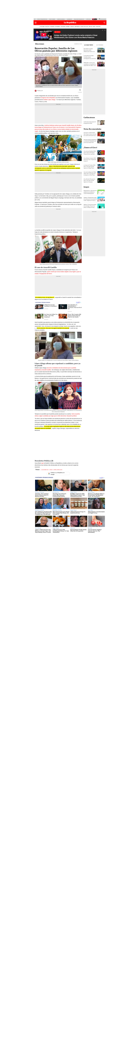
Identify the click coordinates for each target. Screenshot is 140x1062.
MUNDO (68, 26)
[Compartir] (79, 89)
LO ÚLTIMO (42, 26)
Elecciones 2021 (45, 469)
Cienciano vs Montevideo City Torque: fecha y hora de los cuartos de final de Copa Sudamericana (90, 135)
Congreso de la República (48, 97)
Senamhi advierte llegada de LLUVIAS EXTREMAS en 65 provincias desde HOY (90, 141)
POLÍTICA (47, 26)
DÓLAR (90, 26)
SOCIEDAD (63, 26)
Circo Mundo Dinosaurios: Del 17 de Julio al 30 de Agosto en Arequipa (89, 180)
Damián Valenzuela (61, 19)
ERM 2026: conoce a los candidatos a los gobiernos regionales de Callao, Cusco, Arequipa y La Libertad (90, 65)
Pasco (51, 469)
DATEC (94, 26)
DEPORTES (77, 26)
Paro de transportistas (42, 19)
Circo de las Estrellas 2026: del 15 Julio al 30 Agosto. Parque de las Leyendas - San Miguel (90, 153)
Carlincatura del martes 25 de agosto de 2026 (90, 122)
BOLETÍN (98, 26)
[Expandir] (102, 30)
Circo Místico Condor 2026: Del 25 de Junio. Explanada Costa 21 (90, 160)
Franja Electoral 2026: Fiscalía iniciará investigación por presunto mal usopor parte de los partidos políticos (90, 58)
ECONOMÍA (57, 26)
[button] (35, 22)
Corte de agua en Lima (90, 19)
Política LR (40, 90)
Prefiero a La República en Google (58, 473)
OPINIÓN (52, 26)
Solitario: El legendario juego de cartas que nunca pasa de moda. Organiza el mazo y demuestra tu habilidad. (90, 199)
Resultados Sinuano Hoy (79, 19)
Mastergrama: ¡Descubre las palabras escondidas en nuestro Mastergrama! (90, 192)
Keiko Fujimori (52, 19)
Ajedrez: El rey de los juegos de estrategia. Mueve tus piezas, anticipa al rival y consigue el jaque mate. (90, 206)
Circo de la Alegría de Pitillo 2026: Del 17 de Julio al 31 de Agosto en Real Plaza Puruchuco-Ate (90, 174)
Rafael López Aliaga (49, 99)
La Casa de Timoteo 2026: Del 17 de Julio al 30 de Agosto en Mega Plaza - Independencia (90, 167)
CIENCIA (72, 26)
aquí (42, 463)
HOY (35, 19)
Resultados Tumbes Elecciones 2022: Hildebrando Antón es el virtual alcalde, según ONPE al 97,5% (90, 51)
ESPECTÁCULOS (84, 26)
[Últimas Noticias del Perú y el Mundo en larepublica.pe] (70, 23)
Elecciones (39, 44)
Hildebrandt (69, 19)
